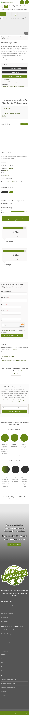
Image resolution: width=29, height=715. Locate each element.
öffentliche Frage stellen (15, 411)
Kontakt (11, 191)
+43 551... (8, 82)
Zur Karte (4, 354)
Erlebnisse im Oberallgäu (7, 613)
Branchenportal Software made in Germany (10, 710)
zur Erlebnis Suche (1, 6)
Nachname (4, 311)
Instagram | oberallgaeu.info (8, 687)
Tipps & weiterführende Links (11, 115)
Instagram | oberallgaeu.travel (8, 679)
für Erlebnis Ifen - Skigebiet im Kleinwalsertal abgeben (4, 449)
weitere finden (14, 446)
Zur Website (15, 72)
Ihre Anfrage (4, 297)
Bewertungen (20, 14)
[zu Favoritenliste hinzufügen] (2, 18)
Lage (9, 14)
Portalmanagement (5, 670)
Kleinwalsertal (10, 181)
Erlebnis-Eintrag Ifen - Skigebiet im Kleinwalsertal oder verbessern (5, 481)
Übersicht (3, 14)
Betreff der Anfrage (6, 291)
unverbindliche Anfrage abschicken (12, 335)
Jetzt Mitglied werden (15, 544)
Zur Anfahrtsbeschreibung (8, 356)
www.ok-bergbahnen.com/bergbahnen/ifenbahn (14, 86)
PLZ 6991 (10, 168)
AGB (2, 658)
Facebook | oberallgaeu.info (8, 683)
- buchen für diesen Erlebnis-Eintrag (24, 481)
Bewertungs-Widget (6, 642)
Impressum (3, 654)
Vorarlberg (10, 172)
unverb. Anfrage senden (15, 76)
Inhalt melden (16, 374)
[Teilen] (23, 713)
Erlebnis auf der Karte (8, 79)
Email (3, 317)
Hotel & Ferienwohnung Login (9, 703)
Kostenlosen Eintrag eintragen (8, 633)
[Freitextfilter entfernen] (22, 2)
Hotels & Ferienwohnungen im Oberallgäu (11, 605)
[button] (14, 25)
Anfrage (26, 14)
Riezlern (6, 170)
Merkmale (7, 108)
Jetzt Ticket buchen (15, 68)
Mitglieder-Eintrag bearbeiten (8, 629)
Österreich (6, 175)
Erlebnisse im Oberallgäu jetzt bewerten (16, 219)
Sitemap (3, 666)
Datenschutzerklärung (8, 330)
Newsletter (3, 691)
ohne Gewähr (19, 371)
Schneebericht (4, 617)
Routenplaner (25, 123)
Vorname (3, 304)
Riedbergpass (4, 621)
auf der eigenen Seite (15, 478)
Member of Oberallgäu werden (10, 638)
